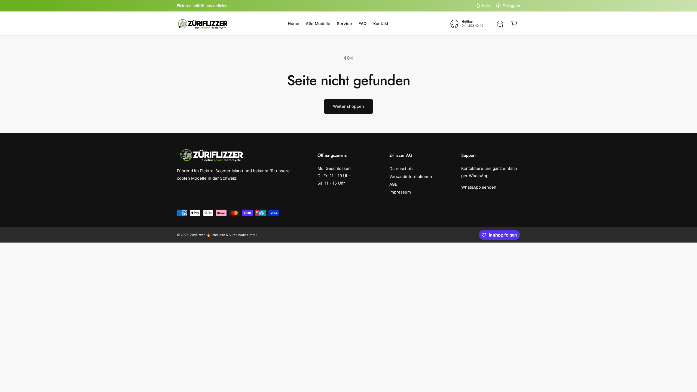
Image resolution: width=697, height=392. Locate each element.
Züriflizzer (197, 235)
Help (486, 5)
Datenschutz (401, 168)
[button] (514, 24)
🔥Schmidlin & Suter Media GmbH (231, 235)
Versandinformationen (410, 176)
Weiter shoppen (348, 106)
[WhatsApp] (500, 24)
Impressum (400, 192)
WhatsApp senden (478, 187)
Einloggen (511, 5)
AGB (393, 184)
